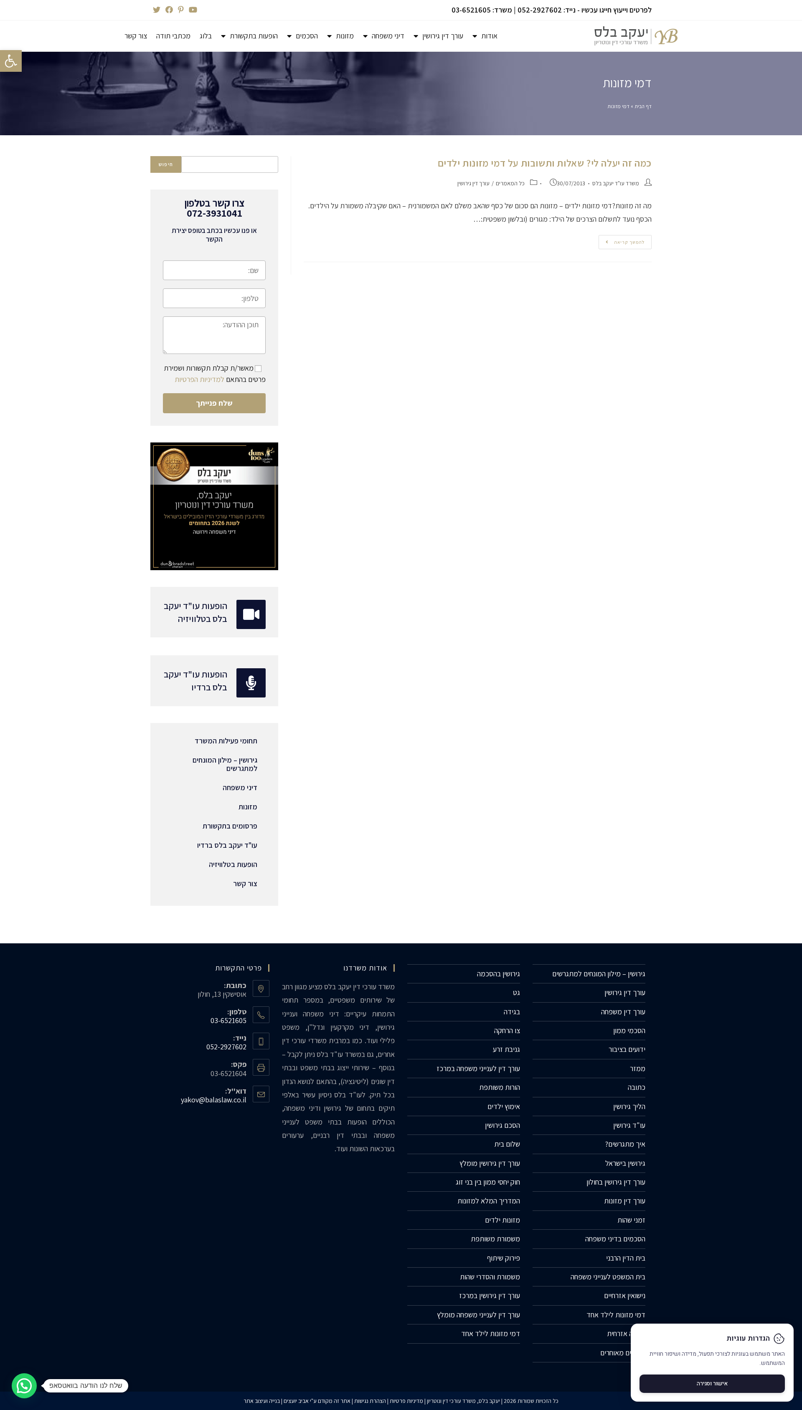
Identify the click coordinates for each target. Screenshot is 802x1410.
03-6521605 (471, 10)
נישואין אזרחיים (624, 1295)
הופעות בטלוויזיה (233, 864)
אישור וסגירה (712, 1384)
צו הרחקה (507, 1030)
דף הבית (643, 106)
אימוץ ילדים (503, 1106)
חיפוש (166, 164)
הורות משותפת (499, 1087)
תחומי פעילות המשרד (226, 740)
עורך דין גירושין (442, 36)
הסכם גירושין (502, 1125)
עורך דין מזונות (624, 1200)
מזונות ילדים (502, 1220)
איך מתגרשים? (625, 1144)
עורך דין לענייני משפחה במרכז (478, 1068)
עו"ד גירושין (629, 1125)
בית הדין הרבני (625, 1258)
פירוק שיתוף (503, 1258)
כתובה (636, 1087)
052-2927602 (540, 10)
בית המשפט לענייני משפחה (608, 1276)
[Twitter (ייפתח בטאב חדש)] (156, 10)
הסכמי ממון (629, 1030)
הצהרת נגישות (370, 1401)
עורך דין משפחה (623, 1011)
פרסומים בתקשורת (230, 826)
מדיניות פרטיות (406, 1401)
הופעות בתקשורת (254, 36)
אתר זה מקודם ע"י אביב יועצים (317, 1401)
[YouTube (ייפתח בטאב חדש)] (191, 10)
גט (516, 992)
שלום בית (507, 1144)
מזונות (345, 36)
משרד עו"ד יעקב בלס (615, 183)
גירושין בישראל (625, 1163)
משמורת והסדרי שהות (490, 1276)
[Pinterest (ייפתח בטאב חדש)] (180, 10)
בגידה (512, 1011)
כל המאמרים (510, 183)
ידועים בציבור (627, 1049)
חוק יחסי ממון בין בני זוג (488, 1182)
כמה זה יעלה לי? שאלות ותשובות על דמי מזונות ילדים (545, 162)
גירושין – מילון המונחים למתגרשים (225, 764)
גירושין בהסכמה (498, 973)
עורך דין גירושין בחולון (615, 1182)
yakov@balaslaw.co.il (213, 1099)
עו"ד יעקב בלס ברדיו (227, 845)
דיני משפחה (388, 36)
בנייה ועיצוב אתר (262, 1401)
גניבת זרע (506, 1049)
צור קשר (135, 36)
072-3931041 (214, 213)
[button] (11, 61)
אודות (489, 36)
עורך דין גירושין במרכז (489, 1295)
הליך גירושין (629, 1106)
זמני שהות (631, 1220)
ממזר (637, 1068)
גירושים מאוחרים (622, 1352)
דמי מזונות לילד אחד (615, 1314)
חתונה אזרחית (626, 1333)
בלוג (206, 36)
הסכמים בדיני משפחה (615, 1238)
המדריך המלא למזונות (488, 1200)
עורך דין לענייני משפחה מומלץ (478, 1314)
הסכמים (307, 36)
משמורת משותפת (495, 1238)
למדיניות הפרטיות (199, 379)
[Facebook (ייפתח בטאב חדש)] (169, 10)
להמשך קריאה (622, 240)
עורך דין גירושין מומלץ (489, 1163)
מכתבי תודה (173, 36)
